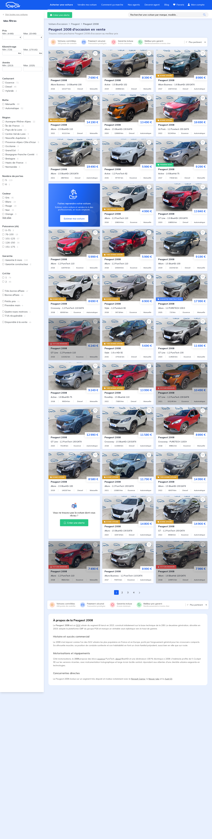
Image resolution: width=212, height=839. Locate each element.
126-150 (12, 242)
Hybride (11, 90)
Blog (166, 4)
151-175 (11, 246)
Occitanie (12, 146)
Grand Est (12, 150)
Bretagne (11, 158)
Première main (14, 305)
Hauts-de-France (16, 162)
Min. (8, 33)
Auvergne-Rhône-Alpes (20, 121)
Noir (9, 209)
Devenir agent (152, 4)
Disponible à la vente (18, 322)
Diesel (10, 86)
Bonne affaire (14, 294)
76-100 (11, 234)
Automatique (14, 108)
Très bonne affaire (16, 290)
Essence (12, 82)
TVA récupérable (15, 315)
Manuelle (12, 104)
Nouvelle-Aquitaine (17, 137)
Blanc (10, 201)
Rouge (10, 205)
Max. (29, 33)
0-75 (9, 230)
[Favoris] (95, 53)
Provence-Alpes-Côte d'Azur (22, 142)
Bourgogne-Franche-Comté (21, 154)
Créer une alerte (61, 15)
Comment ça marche (112, 4)
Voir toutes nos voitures (16, 14)
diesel (118, 658)
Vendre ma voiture (87, 4)
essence (101, 658)
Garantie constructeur (18, 264)
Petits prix (12, 301)
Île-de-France (14, 125)
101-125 (12, 238)
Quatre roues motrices (17, 311)
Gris (9, 197)
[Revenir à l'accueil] (14, 5)
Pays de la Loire (15, 129)
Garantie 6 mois (16, 260)
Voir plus (6, 217)
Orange (10, 214)
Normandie (12, 166)
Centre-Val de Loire (17, 133)
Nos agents (134, 4)
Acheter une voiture (61, 4)
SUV (78, 625)
